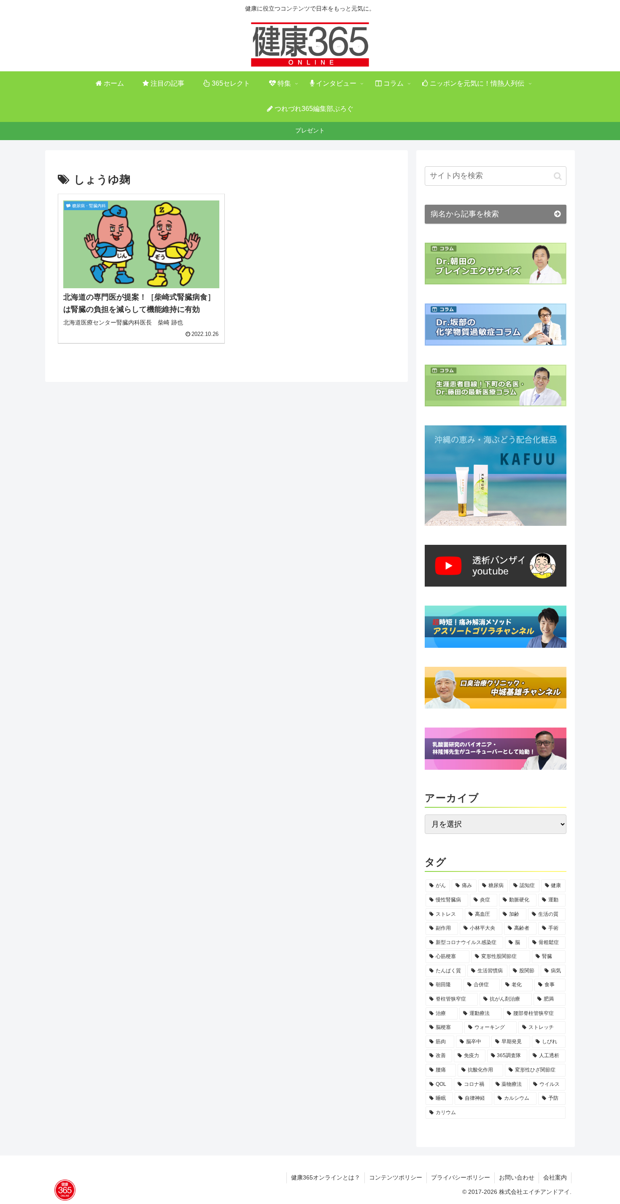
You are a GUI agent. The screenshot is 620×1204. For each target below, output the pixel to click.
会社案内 (555, 1177)
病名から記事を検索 (465, 214)
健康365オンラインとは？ (325, 1177)
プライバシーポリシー (460, 1177)
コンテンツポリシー (395, 1177)
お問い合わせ (516, 1177)
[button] (557, 176)
